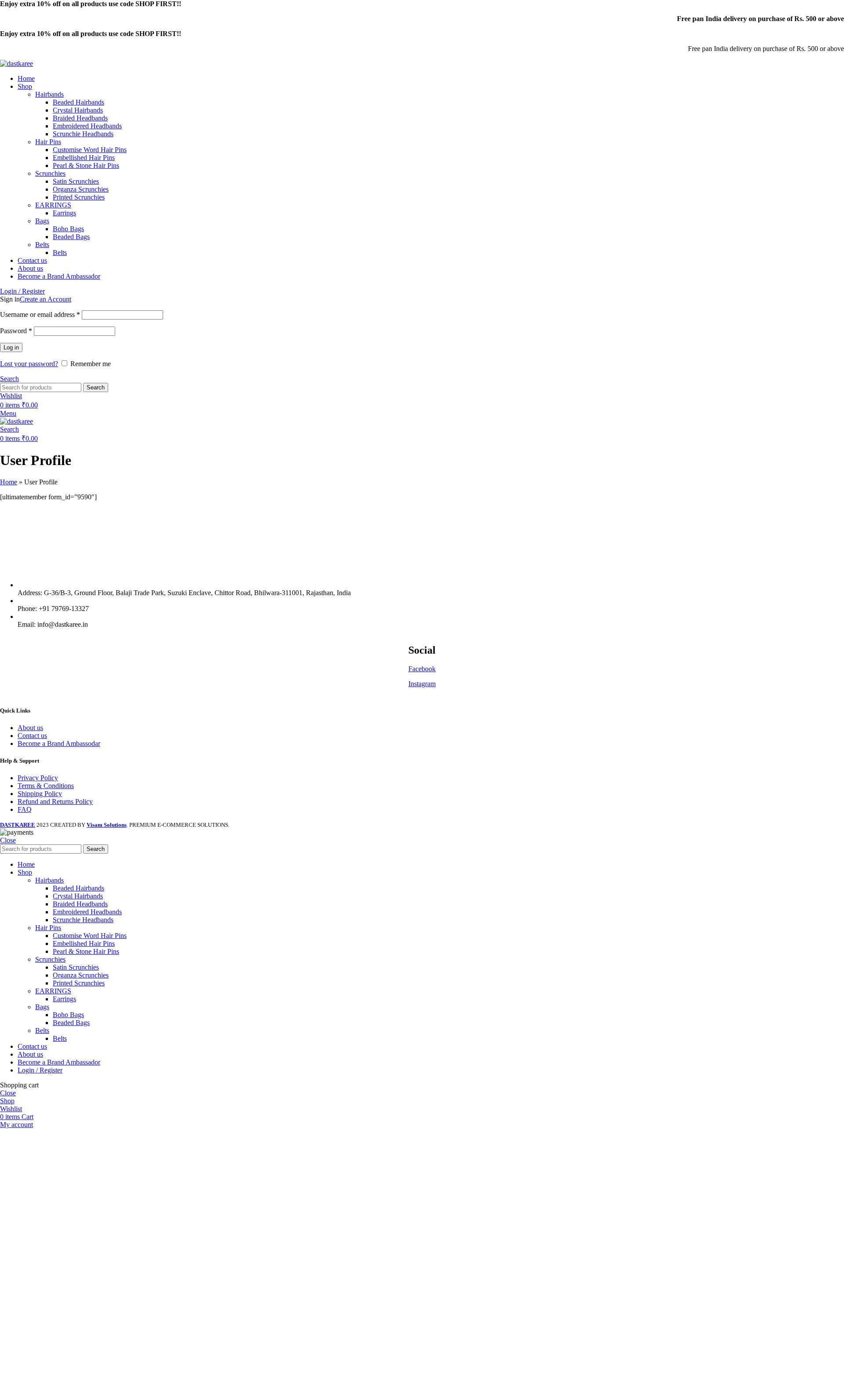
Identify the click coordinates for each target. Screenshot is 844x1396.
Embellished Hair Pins (84, 157)
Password (16, 330)
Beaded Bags (71, 236)
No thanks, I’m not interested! (182, 1385)
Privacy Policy (38, 778)
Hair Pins (48, 141)
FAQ (25, 809)
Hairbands (49, 94)
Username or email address (40, 314)
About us (30, 727)
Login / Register (40, 1070)
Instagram (422, 683)
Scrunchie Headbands (83, 134)
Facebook (422, 669)
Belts (42, 244)
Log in (11, 347)
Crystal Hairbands (78, 110)
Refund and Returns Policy (55, 801)
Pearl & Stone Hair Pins (86, 165)
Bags (42, 221)
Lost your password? (29, 363)
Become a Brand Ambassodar (59, 743)
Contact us (32, 735)
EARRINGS (53, 205)
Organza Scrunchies (81, 189)
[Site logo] (16, 63)
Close (8, 840)
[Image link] (422, 570)
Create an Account (45, 299)
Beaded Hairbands (78, 102)
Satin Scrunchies (76, 181)
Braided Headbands (80, 118)
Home (8, 482)
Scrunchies (50, 173)
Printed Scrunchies (79, 197)
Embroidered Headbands (87, 126)
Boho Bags (68, 229)
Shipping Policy (40, 793)
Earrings (64, 213)
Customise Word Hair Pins (90, 149)
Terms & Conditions (46, 785)
